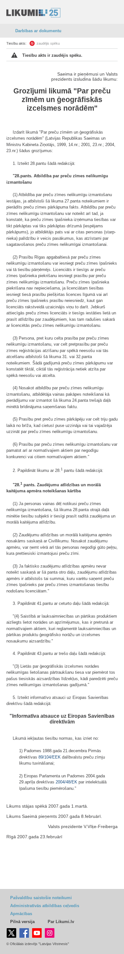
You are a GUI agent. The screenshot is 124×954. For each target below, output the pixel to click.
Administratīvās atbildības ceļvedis (44, 905)
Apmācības (21, 913)
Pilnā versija (22, 921)
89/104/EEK (49, 757)
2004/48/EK (66, 782)
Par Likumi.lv (61, 921)
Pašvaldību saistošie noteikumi (41, 897)
